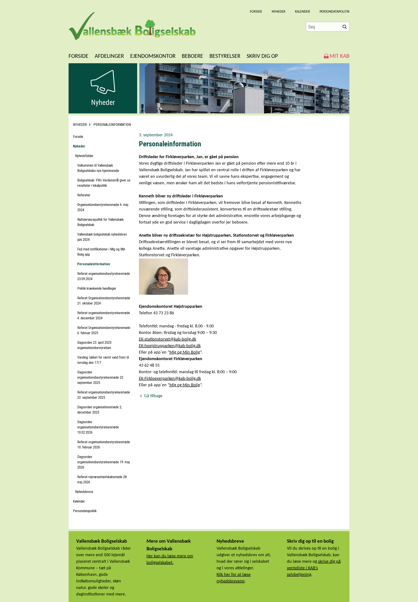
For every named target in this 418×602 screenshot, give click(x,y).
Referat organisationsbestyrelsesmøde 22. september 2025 (103, 395)
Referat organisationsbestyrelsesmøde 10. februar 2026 (103, 444)
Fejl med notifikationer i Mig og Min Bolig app (101, 252)
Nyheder (278, 12)
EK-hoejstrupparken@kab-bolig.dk (170, 346)
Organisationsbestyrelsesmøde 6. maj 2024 (102, 207)
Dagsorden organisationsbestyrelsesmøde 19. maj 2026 (103, 462)
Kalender (302, 12)
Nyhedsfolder (84, 156)
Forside (256, 12)
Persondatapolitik (334, 12)
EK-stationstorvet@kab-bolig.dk (167, 339)
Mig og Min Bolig (184, 352)
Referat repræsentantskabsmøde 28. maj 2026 (102, 479)
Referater (83, 195)
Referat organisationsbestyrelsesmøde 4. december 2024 (103, 315)
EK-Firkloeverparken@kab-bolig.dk (170, 378)
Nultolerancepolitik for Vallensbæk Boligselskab (100, 222)
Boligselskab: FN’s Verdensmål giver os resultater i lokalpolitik (103, 183)
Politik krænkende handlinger (96, 288)
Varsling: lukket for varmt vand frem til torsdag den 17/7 (103, 360)
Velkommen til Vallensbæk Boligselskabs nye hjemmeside (98, 168)
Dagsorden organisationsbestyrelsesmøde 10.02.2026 (98, 427)
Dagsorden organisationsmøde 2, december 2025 (99, 409)
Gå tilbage (152, 396)
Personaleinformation (93, 264)
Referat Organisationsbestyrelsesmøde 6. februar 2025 (103, 330)
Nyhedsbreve (84, 492)
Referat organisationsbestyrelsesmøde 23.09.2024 (103, 276)
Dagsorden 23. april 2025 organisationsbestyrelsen (94, 345)
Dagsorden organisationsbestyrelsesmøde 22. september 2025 (100, 377)
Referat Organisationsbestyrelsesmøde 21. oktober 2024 (103, 300)
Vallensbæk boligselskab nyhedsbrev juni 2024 (102, 237)
